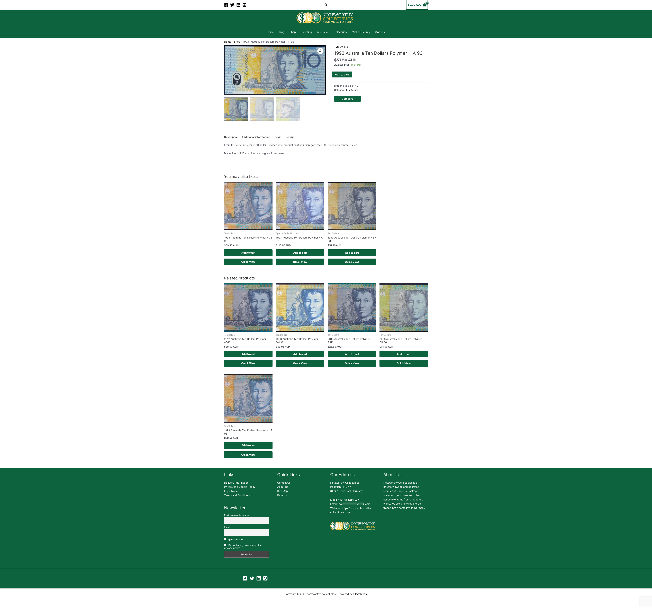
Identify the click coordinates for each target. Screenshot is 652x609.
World (378, 32)
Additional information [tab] (255, 137)
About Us (282, 486)
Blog (281, 32)
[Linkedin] (238, 5)
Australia (322, 32)
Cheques (341, 32)
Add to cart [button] (248, 252)
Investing (306, 32)
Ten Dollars (341, 46)
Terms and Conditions (237, 495)
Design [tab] (277, 137)
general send (235, 539)
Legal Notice (231, 491)
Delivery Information (236, 482)
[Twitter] (232, 5)
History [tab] (289, 137)
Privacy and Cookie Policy (239, 486)
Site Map (282, 491)
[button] (326, 5)
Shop (292, 32)
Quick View (248, 261)
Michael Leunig (361, 32)
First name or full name (236, 515)
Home (270, 32)
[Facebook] (226, 5)
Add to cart (342, 74)
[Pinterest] (244, 5)
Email (227, 527)
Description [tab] (231, 137)
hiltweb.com (360, 594)
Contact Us (284, 482)
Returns (282, 495)
